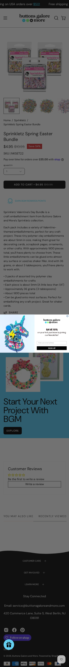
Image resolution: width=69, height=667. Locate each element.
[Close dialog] (67, 316)
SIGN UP (51, 348)
